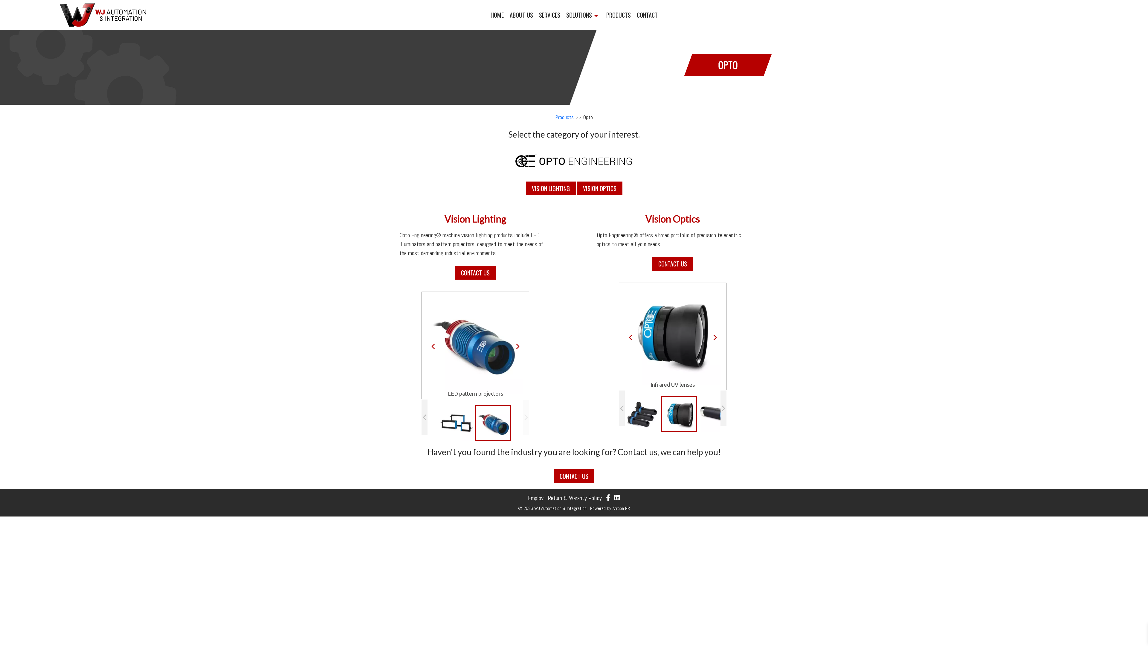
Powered (598, 508)
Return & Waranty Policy (575, 498)
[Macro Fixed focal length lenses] (716, 414)
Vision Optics (599, 188)
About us (521, 14)
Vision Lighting (551, 188)
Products (618, 14)
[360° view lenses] (643, 414)
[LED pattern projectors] (494, 424)
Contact (647, 14)
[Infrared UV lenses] (680, 415)
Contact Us (475, 272)
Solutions (579, 14)
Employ (536, 498)
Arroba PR (621, 508)
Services (549, 14)
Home (497, 14)
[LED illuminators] (457, 423)
